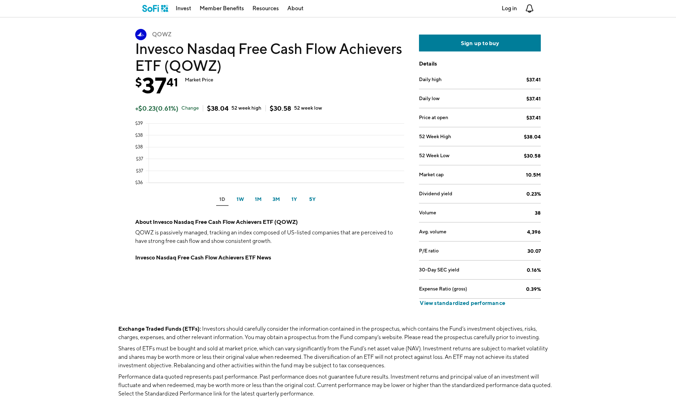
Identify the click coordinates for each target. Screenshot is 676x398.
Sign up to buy (480, 43)
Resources (265, 8)
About (295, 8)
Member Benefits (222, 8)
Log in (509, 8)
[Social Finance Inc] (155, 8)
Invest (183, 8)
